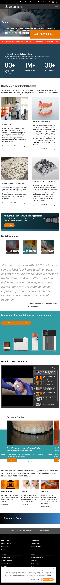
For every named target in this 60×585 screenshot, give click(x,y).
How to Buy (41, 2)
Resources (3, 554)
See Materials (45, 506)
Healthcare (34, 563)
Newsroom (33, 537)
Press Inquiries (35, 543)
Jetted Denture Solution (41, 122)
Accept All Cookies (48, 579)
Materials (44, 492)
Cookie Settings (35, 579)
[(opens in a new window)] (49, 2)
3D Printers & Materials (37, 557)
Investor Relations (36, 546)
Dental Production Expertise (13, 183)
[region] (28, 575)
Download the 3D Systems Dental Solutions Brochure (16, 323)
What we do (4, 537)
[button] (34, 448)
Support (22, 2)
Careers (3, 549)
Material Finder (42, 530)
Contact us (16, 530)
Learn (15, 2)
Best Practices (6, 492)
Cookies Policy (48, 575)
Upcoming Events (6, 563)
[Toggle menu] (57, 7)
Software (33, 560)
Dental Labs (6, 124)
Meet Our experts (6, 543)
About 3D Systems (6, 540)
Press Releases (35, 540)
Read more (12, 460)
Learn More (13, 145)
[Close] (53, 568)
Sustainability (5, 546)
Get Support (24, 505)
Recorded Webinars (6, 560)
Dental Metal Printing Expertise (44, 181)
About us (32, 2)
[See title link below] (10, 484)
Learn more (9, 225)
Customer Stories (6, 557)
